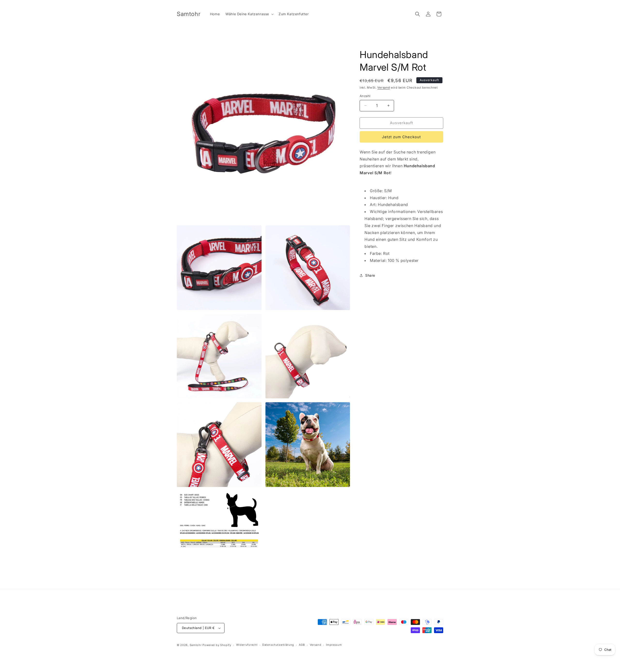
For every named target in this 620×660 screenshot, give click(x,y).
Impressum (334, 644)
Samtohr (196, 645)
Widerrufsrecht (247, 644)
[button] (249, 14)
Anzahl (365, 96)
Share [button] (370, 275)
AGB (302, 644)
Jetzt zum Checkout (401, 137)
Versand (383, 87)
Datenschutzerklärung (278, 644)
